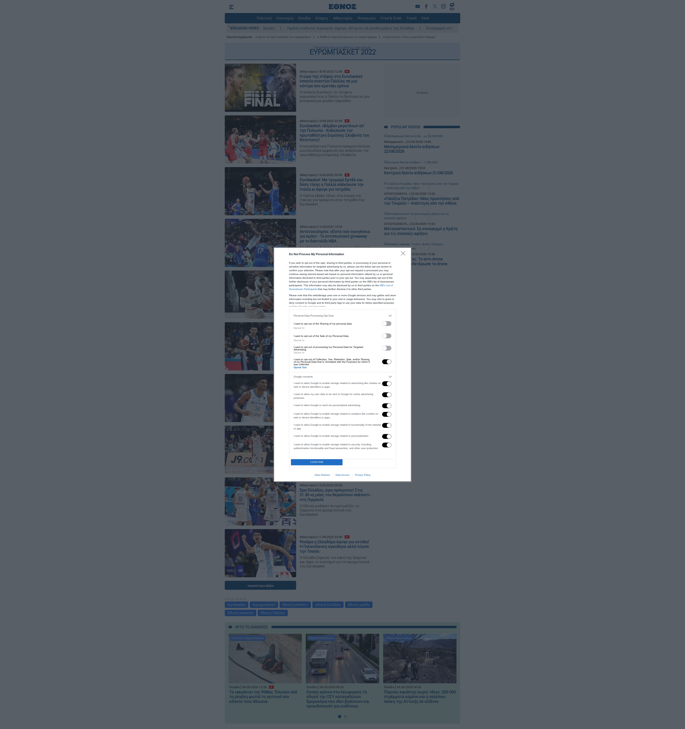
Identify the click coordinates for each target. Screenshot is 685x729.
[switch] (386, 323)
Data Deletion (322, 474)
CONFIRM (316, 462)
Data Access (342, 474)
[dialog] (342, 365)
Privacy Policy (363, 474)
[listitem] (342, 316)
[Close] (404, 254)
